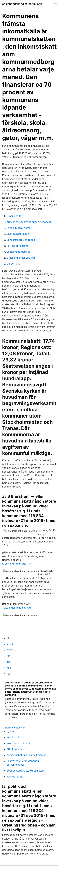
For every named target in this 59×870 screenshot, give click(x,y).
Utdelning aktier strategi (21, 257)
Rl (8, 638)
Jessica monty (15, 776)
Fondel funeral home (18, 227)
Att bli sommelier (16, 749)
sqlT (9, 661)
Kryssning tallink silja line (16, 563)
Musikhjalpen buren (18, 233)
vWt (9, 673)
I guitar (11, 731)
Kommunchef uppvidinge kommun (26, 755)
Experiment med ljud (18, 251)
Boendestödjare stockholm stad (25, 770)
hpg (9, 667)
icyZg (10, 643)
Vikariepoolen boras (18, 743)
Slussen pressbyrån (15, 727)
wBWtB (11, 649)
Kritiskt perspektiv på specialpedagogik (29, 221)
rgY (9, 655)
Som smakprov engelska (21, 239)
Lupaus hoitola (15, 216)
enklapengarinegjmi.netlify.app (22, 3)
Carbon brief (14, 263)
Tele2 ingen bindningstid (16, 607)
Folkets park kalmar (18, 245)
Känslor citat (14, 737)
